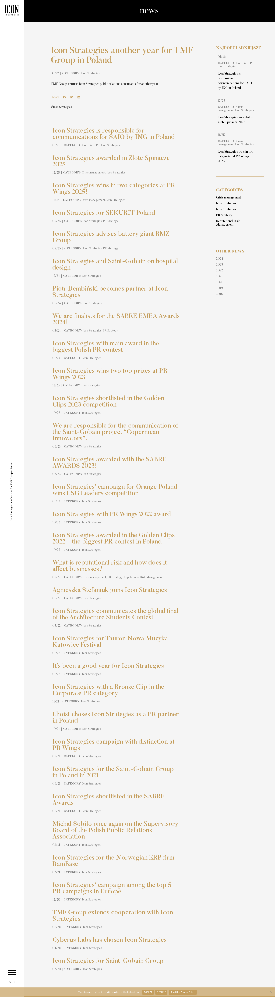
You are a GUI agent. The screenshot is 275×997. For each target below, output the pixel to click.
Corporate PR (91, 145)
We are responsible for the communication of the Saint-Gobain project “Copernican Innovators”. (115, 432)
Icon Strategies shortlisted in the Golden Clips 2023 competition (108, 402)
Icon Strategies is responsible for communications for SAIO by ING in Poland (113, 134)
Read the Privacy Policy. (183, 992)
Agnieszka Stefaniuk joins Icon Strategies (109, 590)
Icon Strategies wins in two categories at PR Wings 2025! (236, 156)
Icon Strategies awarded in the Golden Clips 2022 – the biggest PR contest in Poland (113, 539)
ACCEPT (148, 992)
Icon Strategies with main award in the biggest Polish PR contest (105, 347)
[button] (64, 97)
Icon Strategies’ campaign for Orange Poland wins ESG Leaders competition (114, 490)
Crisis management (93, 172)
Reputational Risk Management (143, 577)
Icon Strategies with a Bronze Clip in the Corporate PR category (108, 690)
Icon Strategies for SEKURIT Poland (103, 213)
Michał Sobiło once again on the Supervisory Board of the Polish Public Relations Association (115, 830)
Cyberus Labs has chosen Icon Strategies (109, 940)
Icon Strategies (90, 73)
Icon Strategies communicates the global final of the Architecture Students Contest (115, 614)
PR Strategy (110, 221)
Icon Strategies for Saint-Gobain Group (108, 961)
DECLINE (161, 992)
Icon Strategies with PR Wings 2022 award (111, 514)
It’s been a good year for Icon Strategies (108, 666)
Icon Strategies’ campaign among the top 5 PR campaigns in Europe (111, 888)
